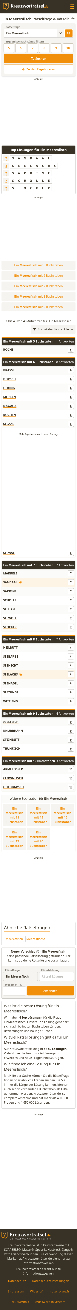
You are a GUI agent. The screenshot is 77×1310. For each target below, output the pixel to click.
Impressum (16, 1291)
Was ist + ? (13, 985)
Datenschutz (17, 1281)
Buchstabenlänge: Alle (53, 329)
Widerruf (36, 1291)
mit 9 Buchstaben (38, 307)
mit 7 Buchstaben (38, 286)
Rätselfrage (13, 27)
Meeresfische (35, 939)
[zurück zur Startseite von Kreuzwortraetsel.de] (27, 6)
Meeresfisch (14, 939)
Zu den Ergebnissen (40, 69)
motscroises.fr (59, 1291)
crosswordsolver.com (50, 1302)
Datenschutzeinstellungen (50, 1281)
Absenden (50, 991)
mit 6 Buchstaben (38, 276)
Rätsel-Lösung (50, 970)
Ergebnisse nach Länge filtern (25, 41)
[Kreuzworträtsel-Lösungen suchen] (69, 33)
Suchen (40, 58)
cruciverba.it (20, 1302)
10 (68, 48)
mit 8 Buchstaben (38, 296)
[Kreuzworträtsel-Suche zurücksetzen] (60, 33)
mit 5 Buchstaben (38, 265)
